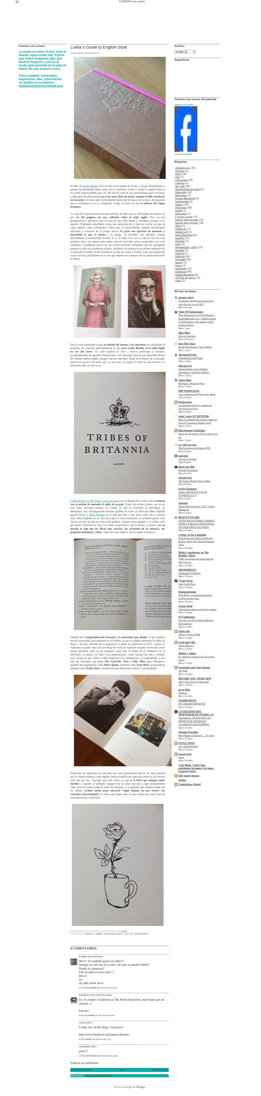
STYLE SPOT (186, 743)
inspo (181, 757)
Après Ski (184, 631)
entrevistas (180, 195)
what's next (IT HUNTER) (193, 416)
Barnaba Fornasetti (188, 470)
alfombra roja (182, 167)
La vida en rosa (187, 444)
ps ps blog (184, 689)
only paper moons (188, 775)
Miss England (97, 514)
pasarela (179, 238)
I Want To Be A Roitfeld (192, 535)
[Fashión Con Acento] (185, 151)
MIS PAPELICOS (188, 391)
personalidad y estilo (118, 934)
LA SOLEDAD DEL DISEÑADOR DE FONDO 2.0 (195, 713)
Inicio (122, 1070)
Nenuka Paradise (188, 732)
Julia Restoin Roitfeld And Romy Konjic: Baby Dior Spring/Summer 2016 (196, 541)
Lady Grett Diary (187, 584)
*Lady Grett (185, 580)
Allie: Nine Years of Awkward (193, 681)
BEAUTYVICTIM (188, 517)
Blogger (140, 1087)
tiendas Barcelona (184, 274)
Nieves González (187, 336)
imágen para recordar (186, 222)
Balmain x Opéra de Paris (191, 383)
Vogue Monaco (186, 645)
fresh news (181, 207)
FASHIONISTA (187, 700)
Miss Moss (184, 332)
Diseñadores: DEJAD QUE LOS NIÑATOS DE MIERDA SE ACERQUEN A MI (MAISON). (194, 721)
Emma (182, 780)
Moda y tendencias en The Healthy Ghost (193, 554)
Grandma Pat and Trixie (190, 358)
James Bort (184, 380)
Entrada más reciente (81, 1070)
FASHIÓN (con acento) (92, 994)
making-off (181, 232)
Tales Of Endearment (190, 311)
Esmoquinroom (187, 591)
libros (98, 934)
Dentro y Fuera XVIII (189, 634)
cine (177, 177)
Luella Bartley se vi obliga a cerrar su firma (95, 500)
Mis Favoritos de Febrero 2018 (194, 448)
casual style (184, 754)
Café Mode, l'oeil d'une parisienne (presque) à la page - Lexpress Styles (196, 768)
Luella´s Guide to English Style (98, 47)
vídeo (178, 280)
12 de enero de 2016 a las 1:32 (95, 1039)
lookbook (180, 229)
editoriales (180, 192)
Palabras (182, 693)
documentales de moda (187, 189)
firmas (88, 934)
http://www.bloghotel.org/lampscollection (104, 1034)
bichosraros (185, 402)
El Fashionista (186, 617)
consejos (179, 183)
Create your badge (183, 154)
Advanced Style (187, 354)
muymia (183, 455)
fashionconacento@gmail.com (41, 86)
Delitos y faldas (187, 653)
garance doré (185, 297)
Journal (182, 503)
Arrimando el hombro (189, 573)
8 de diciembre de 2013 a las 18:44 (97, 1015)
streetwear (180, 268)
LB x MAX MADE (188, 746)
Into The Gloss (186, 343)
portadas (179, 250)
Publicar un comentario (84, 1063)
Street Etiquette (187, 488)
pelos (178, 244)
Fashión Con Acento (183, 105)
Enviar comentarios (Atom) (99, 1075)
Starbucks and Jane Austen (194, 667)
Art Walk (183, 670)
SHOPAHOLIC (187, 570)
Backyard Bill (186, 467)
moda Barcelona (184, 235)
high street (180, 213)
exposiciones (182, 201)
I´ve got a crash (183, 216)
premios (179, 253)
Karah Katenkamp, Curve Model (195, 347)
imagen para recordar (186, 219)
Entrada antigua (160, 1070)
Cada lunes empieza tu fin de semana (197, 609)
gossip (178, 210)
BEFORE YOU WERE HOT (194, 678)
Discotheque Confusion (191, 430)
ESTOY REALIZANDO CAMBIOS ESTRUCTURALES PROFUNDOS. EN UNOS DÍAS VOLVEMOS (196, 524)
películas (180, 241)
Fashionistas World (189, 784)
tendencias (180, 271)
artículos (179, 171)
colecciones (181, 180)
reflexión (180, 256)
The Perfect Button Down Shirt (194, 481)
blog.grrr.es (185, 365)
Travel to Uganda (187, 459)
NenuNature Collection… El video (196, 735)
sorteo (178, 265)
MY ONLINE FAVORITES (191, 703)
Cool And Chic (186, 642)
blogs (178, 174)
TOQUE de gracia (185, 277)
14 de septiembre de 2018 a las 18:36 (98, 1056)
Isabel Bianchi (88, 956)
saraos (178, 262)
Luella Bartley (90, 186)
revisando (141, 934)
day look (180, 186)
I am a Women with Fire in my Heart (196, 394)
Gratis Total (185, 606)
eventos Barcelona (185, 198)
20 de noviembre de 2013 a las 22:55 (98, 988)
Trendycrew (185, 477)
